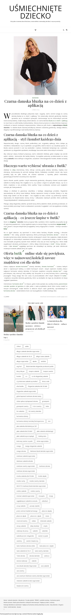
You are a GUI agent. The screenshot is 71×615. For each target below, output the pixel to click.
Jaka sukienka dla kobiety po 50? (27, 426)
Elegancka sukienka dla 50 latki (37, 386)
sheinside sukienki (45, 521)
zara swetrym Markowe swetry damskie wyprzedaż (33, 576)
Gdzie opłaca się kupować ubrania (27, 401)
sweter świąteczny (32, 541)
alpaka (35, 361)
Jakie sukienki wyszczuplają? (25, 436)
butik (52, 244)
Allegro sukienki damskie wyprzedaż (28, 351)
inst (49, 421)
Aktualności (21, 600)
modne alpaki (42, 476)
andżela (43, 361)
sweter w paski (43, 536)
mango (19, 446)
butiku (64, 276)
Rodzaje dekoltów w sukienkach (13, 605)
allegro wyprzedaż (22, 361)
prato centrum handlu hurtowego (27, 511)
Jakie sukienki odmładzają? (45, 431)
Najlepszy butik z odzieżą (47, 602)
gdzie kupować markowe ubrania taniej (29, 396)
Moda (5, 600)
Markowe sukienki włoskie (25, 461)
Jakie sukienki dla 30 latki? (24, 431)
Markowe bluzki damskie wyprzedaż (41, 451)
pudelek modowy (44, 600)
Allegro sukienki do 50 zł (24, 356)
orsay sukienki (21, 506)
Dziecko (35, 98)
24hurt (19, 346)
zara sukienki (45, 566)
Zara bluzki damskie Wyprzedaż (27, 566)
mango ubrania (21, 451)
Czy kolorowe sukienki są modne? (27, 381)
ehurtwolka (20, 386)
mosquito (42, 496)
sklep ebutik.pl (34, 526)
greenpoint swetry (22, 406)
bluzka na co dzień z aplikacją (58, 121)
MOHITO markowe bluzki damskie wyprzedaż (31, 486)
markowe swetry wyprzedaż (26, 466)
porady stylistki (34, 506)
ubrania (15, 246)
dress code (45, 381)
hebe (47, 406)
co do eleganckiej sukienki (40, 376)
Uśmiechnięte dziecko (35, 11)
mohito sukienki (21, 491)
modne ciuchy (21, 481)
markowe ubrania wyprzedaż (26, 471)
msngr (51, 496)
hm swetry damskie (35, 411)
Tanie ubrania (21, 556)
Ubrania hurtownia (48, 266)
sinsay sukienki (21, 526)
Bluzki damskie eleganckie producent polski (39, 366)
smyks (45, 526)
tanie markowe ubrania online (26, 546)
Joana (7, 296)
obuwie (19, 607)
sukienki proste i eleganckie (25, 536)
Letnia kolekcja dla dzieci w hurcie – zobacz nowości (57, 324)
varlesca (46, 556)
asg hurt (19, 366)
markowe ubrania (44, 466)
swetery (19, 541)
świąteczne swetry (23, 586)
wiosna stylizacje (22, 561)
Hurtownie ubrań (17, 284)
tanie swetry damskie (42, 551)
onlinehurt (45, 501)
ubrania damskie (34, 556)
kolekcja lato (42, 436)
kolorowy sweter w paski (24, 441)
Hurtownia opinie (55, 600)
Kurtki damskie (12, 607)
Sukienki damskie (13, 600)
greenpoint (45, 401)
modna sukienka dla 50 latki (25, 476)
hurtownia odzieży (22, 416)
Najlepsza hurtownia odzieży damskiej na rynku (35, 605)
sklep (14, 170)
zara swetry (20, 571)
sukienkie (6, 235)
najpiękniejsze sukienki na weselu (27, 501)
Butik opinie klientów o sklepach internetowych (26, 602)
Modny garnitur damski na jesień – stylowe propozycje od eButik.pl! (35, 326)
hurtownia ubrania (52, 235)
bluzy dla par (21, 371)
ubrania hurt (57, 271)
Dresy (58, 244)
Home (5, 607)
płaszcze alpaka (47, 511)
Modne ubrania (8, 602)
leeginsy (13, 222)
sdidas (34, 521)
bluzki (65, 125)
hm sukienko (20, 411)
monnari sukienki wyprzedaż (25, 496)
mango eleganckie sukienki (33, 446)
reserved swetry (22, 521)
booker (19, 376)
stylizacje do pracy (22, 531)
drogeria (60, 605)
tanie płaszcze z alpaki (46, 546)
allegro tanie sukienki (42, 356)
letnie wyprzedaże (43, 441)
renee (47, 516)
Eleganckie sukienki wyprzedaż (26, 391)
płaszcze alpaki (21, 516)
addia (27, 346)
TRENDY (37, 600)
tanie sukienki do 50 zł (24, 551)
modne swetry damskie (36, 481)
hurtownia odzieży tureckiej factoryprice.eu (30, 421)
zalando (34, 561)
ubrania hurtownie (22, 266)
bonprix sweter (48, 371)
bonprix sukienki (34, 371)
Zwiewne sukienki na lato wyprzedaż (28, 581)
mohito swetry (35, 491)
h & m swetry (37, 406)
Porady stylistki (29, 600)
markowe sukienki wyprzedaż (26, 456)
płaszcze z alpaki (35, 516)
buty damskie (54, 605)
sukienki (35, 531)
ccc (26, 376)
